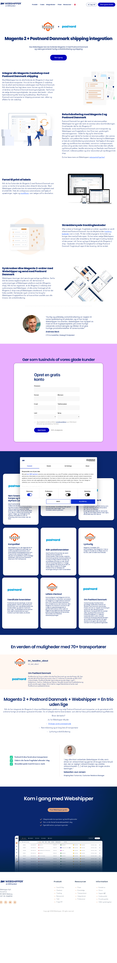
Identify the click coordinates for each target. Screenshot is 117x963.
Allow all (83, 501)
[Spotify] (15, 902)
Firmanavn (37, 386)
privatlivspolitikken (61, 422)
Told (57, 899)
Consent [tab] (29, 466)
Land (35, 413)
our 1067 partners (32, 474)
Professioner (81, 899)
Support (101, 893)
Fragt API (59, 902)
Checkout (59, 890)
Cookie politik (102, 896)
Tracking (59, 893)
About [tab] (87, 466)
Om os (100, 890)
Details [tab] (49, 466)
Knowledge (81, 890)
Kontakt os (101, 887)
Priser (60, 4)
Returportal (60, 896)
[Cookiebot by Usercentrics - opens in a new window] (87, 460)
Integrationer (50, 4)
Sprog (59, 413)
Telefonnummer (62, 404)
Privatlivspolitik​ (103, 899)
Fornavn (36, 395)
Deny (58, 501)
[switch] (48, 495)
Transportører (82, 893)
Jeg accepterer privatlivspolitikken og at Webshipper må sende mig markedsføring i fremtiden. (57, 423)
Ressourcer (67, 4)
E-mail (36, 404)
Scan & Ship (60, 887)
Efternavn (60, 395)
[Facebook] (6, 902)
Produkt (34, 4)
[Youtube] (10, 902)
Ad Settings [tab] (68, 466)
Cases (42, 4)
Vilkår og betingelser (105, 902)
